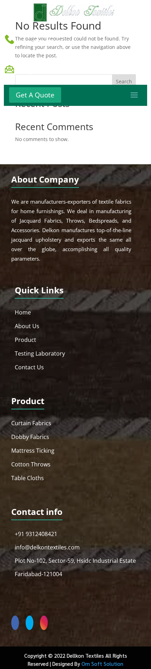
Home (23, 312)
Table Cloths (27, 478)
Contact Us (29, 367)
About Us (27, 326)
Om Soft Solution (102, 663)
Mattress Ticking (32, 450)
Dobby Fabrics (30, 437)
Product (25, 340)
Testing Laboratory (40, 353)
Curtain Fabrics (31, 423)
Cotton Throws (31, 464)
